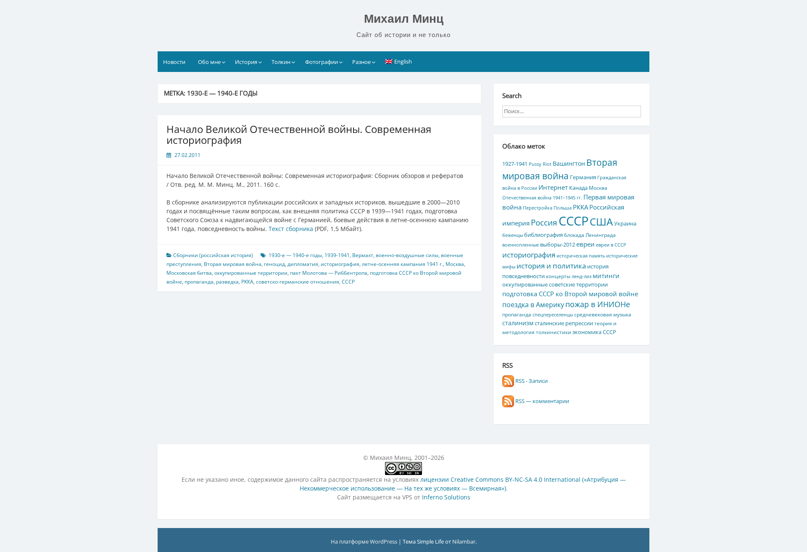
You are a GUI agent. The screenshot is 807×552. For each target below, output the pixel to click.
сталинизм (517, 323)
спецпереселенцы (553, 315)
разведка (227, 281)
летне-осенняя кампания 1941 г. (402, 264)
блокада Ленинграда (590, 234)
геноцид (274, 264)
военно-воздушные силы (407, 255)
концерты (558, 276)
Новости (174, 62)
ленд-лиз (581, 276)
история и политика (551, 265)
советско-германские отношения (297, 281)
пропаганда (199, 281)
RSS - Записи (531, 381)
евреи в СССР (611, 245)
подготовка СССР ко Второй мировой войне (570, 293)
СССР (348, 281)
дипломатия (302, 264)
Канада (578, 187)
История (246, 62)
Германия (583, 177)
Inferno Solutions (446, 497)
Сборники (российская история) (213, 255)
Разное (361, 62)
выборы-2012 (557, 244)
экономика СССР (594, 332)
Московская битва (189, 272)
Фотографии (321, 62)
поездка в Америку (533, 304)
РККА (247, 281)
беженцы (512, 235)
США (601, 221)
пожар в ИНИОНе (597, 304)
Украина (625, 223)
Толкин (281, 62)
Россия (544, 222)
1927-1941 (514, 163)
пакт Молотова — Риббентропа (328, 272)
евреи (585, 244)
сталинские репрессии (564, 323)
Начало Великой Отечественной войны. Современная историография (298, 134)
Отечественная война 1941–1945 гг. (542, 198)
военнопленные (520, 245)
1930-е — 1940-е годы (295, 255)
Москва (455, 264)
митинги (606, 275)
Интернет (553, 187)
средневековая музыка (602, 314)
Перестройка (537, 208)
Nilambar (463, 541)
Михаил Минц (403, 18)
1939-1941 (337, 255)
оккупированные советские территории (555, 284)
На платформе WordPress (364, 541)
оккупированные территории (250, 272)
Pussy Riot (540, 164)
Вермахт (362, 255)
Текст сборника (291, 229)
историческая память (580, 256)
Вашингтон (569, 163)
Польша (563, 208)
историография (340, 264)
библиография (543, 235)
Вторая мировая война (232, 264)
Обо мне (209, 62)
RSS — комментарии (541, 401)
